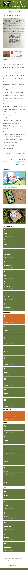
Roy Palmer (10, 154)
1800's (13, 151)
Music (16, 151)
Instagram (18, 560)
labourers (16, 153)
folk (8, 153)
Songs (19, 151)
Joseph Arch (11, 153)
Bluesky (9, 560)
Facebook (13, 560)
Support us (21, 558)
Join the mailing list (8, 558)
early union (5, 153)
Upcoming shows (15, 558)
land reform (20, 153)
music (6, 154)
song (14, 154)
